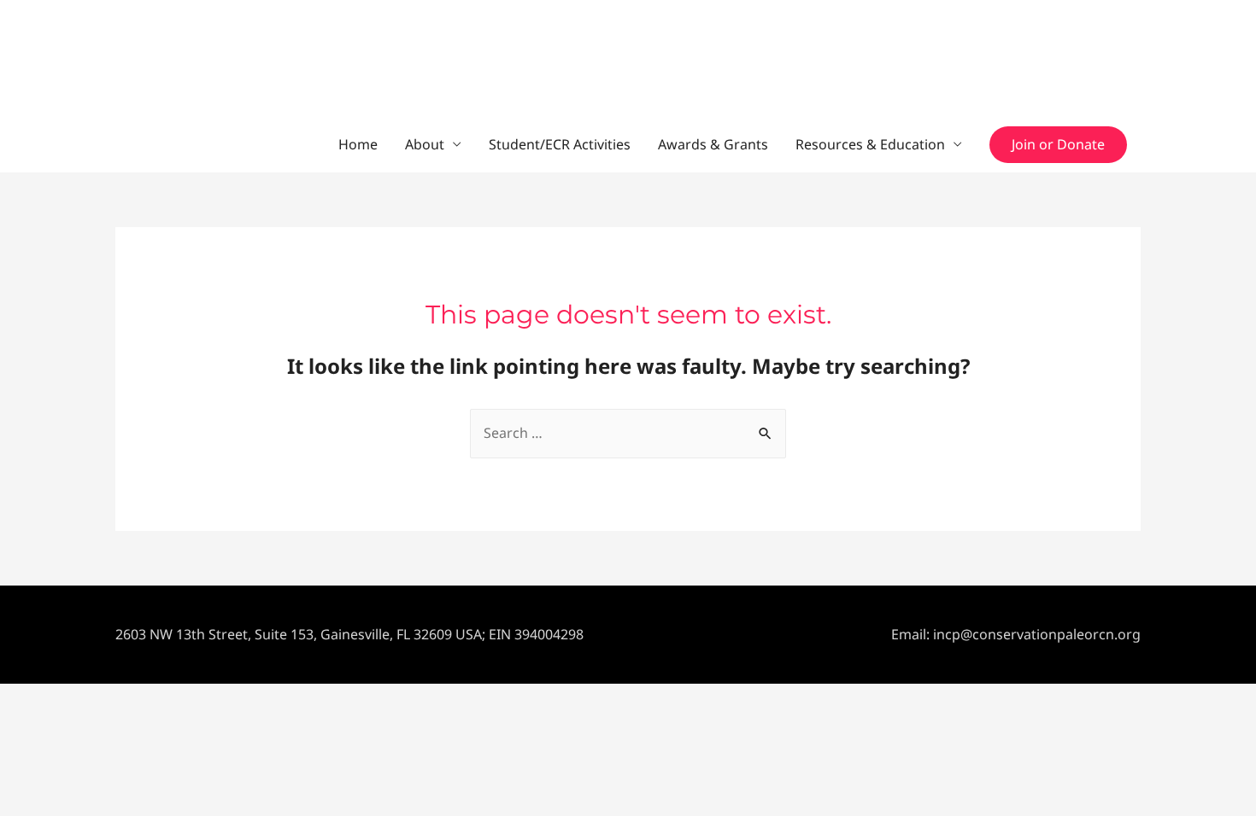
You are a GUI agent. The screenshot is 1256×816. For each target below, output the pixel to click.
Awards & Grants (713, 144)
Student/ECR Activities (560, 144)
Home (358, 144)
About (424, 144)
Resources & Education (870, 144)
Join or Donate (1058, 144)
